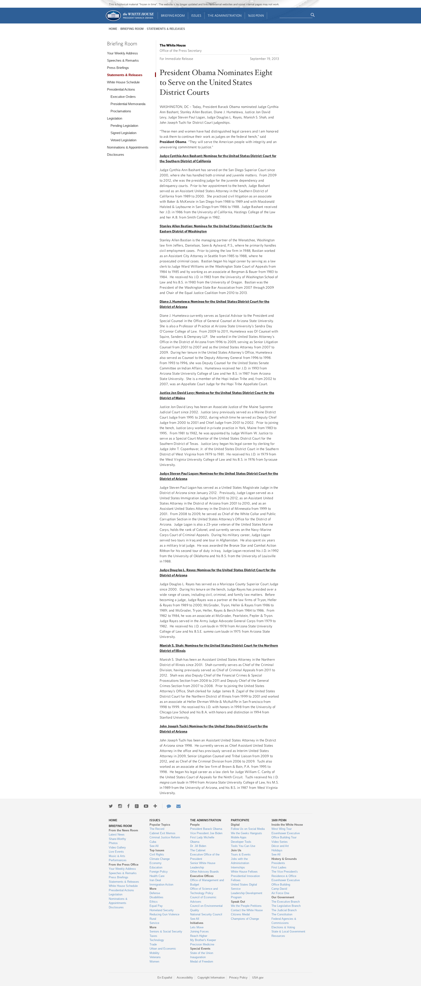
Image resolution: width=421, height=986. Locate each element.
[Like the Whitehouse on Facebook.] (128, 806)
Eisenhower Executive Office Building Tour (285, 835)
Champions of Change (245, 918)
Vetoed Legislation (123, 140)
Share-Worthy (117, 839)
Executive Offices (202, 876)
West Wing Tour (281, 828)
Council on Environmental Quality (206, 908)
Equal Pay (156, 905)
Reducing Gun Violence (164, 914)
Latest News (117, 834)
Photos (113, 843)
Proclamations (121, 111)
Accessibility (185, 977)
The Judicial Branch (284, 910)
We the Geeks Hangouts (246, 833)
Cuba (153, 841)
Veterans (155, 957)
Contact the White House (247, 910)
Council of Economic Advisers (203, 899)
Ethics (154, 901)
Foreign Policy (159, 871)
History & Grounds (284, 859)
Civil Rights (157, 854)
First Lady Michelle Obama (202, 839)
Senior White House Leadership (202, 865)
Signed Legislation (123, 133)
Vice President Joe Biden (206, 833)
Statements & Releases (166, 28)
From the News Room (123, 830)
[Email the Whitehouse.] (178, 806)
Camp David (279, 888)
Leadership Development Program (246, 895)
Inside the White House (287, 824)
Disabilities (156, 897)
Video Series (279, 841)
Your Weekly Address (122, 53)
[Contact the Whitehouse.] (166, 806)
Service (154, 923)
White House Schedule (123, 82)
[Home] (129, 20)
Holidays (276, 850)
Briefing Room (173, 15)
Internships (238, 867)
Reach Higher (198, 936)
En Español (164, 977)
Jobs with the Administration (240, 861)
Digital (235, 824)
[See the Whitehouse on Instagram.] (120, 806)
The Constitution (281, 914)
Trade (153, 944)
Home (113, 28)
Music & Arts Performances (118, 858)
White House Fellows (244, 871)
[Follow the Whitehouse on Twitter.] (111, 806)
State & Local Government (288, 931)
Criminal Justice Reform (165, 837)
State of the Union (201, 953)
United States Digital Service (244, 887)
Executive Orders (123, 96)
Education (156, 867)
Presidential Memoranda (128, 104)
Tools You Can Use (243, 846)
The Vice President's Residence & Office (284, 874)
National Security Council (206, 914)
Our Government (282, 897)
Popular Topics (160, 824)
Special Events (200, 948)
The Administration (225, 15)
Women (154, 961)
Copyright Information (211, 977)
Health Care (157, 876)
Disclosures (115, 154)
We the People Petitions (246, 905)
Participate (240, 820)
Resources (278, 936)
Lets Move (196, 927)
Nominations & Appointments (127, 147)
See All (154, 846)
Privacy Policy (238, 977)
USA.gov (258, 977)
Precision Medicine (202, 944)
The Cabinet (197, 850)
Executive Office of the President (204, 857)
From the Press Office (123, 864)
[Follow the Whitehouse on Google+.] (137, 806)
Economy (156, 863)
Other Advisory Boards (204, 871)
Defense (155, 893)
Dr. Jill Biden (198, 846)
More (153, 888)
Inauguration (198, 957)
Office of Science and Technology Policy (204, 891)
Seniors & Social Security (166, 931)
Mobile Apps (238, 837)
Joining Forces (199, 931)
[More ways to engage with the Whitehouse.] (155, 806)
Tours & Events (241, 854)
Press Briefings (118, 68)
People (195, 824)
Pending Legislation (124, 125)
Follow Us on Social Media (248, 828)
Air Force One (280, 893)
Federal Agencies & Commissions (283, 921)
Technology (157, 940)
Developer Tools (241, 841)
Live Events (116, 851)
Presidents (278, 863)
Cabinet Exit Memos (162, 833)
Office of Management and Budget (207, 882)
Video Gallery (117, 847)
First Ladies (278, 867)
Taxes (153, 936)
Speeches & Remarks (123, 60)
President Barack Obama (206, 828)
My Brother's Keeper (203, 940)
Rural (153, 918)
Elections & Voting (283, 927)
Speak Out (238, 901)
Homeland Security (162, 910)
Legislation (114, 118)
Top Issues (157, 850)
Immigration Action (161, 884)
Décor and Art (280, 846)
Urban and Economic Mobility (163, 951)
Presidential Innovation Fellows (245, 878)
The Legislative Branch (286, 905)
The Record (157, 828)
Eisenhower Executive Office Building (285, 882)
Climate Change (160, 859)
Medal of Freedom (201, 961)
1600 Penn (256, 15)
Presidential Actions (121, 89)
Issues (196, 15)
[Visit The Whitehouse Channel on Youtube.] (146, 806)
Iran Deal (155, 880)
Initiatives (196, 923)
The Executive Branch (285, 901)
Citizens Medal (240, 914)
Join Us (236, 850)
